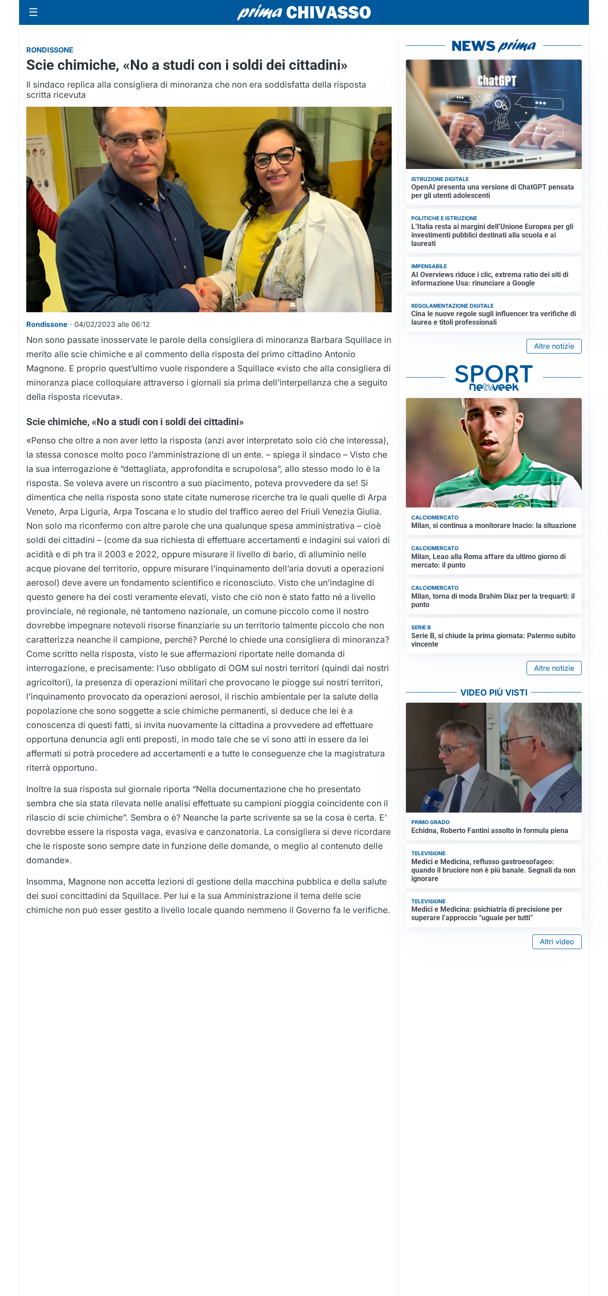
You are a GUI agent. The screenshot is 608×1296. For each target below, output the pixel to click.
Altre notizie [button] (554, 346)
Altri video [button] (557, 941)
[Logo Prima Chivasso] (304, 12)
